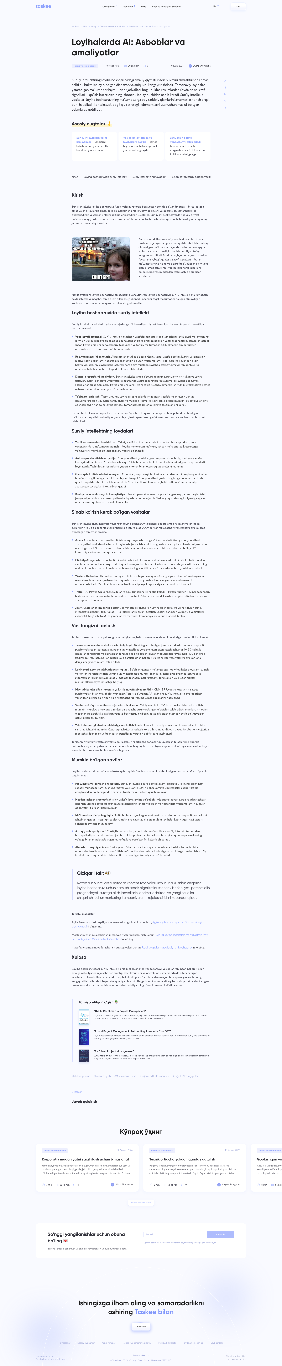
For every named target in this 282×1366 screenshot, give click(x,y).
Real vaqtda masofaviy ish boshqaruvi (167, 947)
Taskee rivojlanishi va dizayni (136, 1343)
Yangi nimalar (108, 1343)
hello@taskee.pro (141, 1355)
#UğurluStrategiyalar (185, 1076)
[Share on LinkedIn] (225, 94)
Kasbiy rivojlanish (86, 1343)
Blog (93, 26)
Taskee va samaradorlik (112, 26)
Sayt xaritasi (217, 1343)
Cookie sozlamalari (237, 1359)
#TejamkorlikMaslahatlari (154, 1076)
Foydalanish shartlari (193, 1343)
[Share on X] (225, 101)
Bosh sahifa (81, 26)
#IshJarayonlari (81, 1076)
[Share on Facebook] (225, 87)
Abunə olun (221, 1234)
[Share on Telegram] (225, 108)
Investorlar (64, 1343)
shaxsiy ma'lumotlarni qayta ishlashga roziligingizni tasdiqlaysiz (189, 1243)
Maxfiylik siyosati (167, 1343)
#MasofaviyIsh (102, 1076)
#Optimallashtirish (125, 1076)
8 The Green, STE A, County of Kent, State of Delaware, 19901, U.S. (141, 1360)
